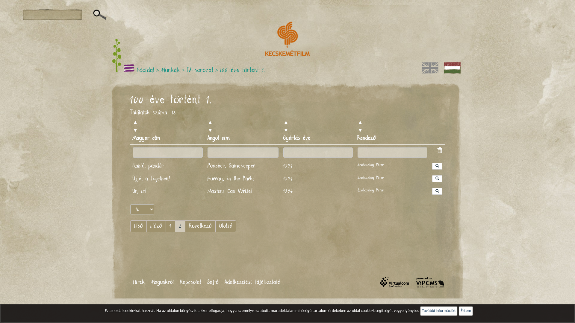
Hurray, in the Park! (232, 178)
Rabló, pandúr (148, 166)
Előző (156, 226)
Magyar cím (147, 138)
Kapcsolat (190, 282)
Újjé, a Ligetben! (152, 178)
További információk (439, 311)
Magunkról (162, 282)
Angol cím (219, 138)
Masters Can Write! (231, 191)
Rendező (367, 138)
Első (138, 226)
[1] (100, 15)
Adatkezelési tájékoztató (252, 282)
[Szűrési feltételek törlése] (439, 151)
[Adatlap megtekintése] (437, 166)
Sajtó (213, 282)
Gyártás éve (297, 138)
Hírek (139, 282)
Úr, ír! (140, 191)
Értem (466, 311)
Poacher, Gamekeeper (231, 166)
